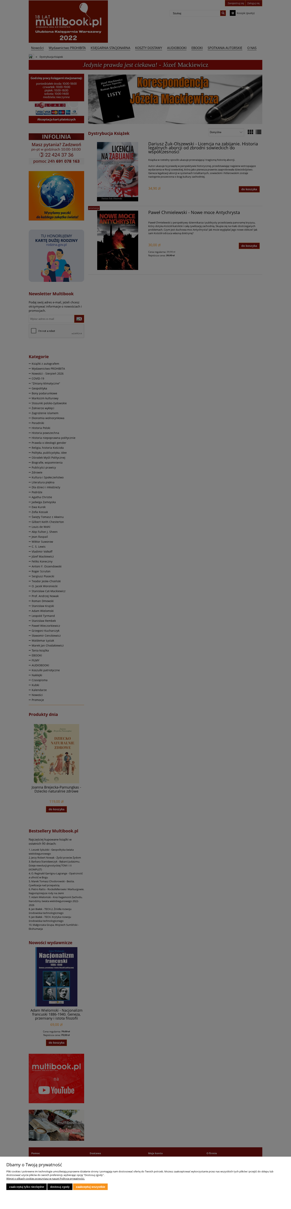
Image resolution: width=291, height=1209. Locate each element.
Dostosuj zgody (60, 1186)
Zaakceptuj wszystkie (90, 1186)
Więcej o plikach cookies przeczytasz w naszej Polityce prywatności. (45, 1178)
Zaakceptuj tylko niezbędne (26, 1186)
